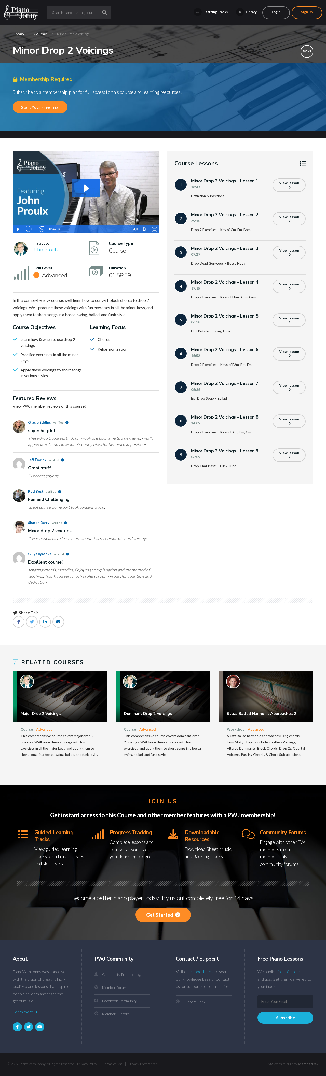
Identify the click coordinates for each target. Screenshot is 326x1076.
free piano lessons (292, 971)
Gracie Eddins (46, 422)
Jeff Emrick (44, 460)
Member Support (115, 1014)
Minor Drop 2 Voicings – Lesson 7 (225, 383)
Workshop (235, 729)
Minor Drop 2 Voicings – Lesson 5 (225, 316)
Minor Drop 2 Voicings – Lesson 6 (225, 350)
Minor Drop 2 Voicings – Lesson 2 (225, 215)
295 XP (307, 51)
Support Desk (194, 1002)
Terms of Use (113, 1064)
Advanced (44, 729)
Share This (28, 613)
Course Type (121, 243)
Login (276, 12)
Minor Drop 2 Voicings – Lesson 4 (225, 282)
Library (251, 12)
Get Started (160, 915)
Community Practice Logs (122, 974)
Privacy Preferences (142, 1064)
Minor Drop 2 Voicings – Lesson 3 (225, 248)
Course (27, 729)
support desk (202, 971)
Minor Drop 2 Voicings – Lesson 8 (225, 417)
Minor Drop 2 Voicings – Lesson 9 (225, 451)
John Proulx (46, 249)
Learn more (23, 1011)
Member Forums (115, 987)
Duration (117, 268)
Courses (41, 34)
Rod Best (42, 491)
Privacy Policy (87, 1064)
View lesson (289, 183)
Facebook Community (119, 1001)
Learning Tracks (215, 12)
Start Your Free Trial (40, 107)
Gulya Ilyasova (46, 554)
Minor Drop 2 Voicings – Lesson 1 (225, 181)
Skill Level (42, 268)
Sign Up (307, 12)
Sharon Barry (45, 523)
